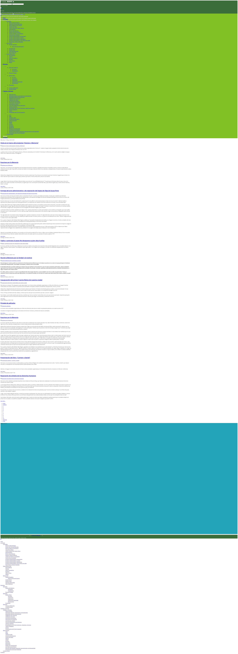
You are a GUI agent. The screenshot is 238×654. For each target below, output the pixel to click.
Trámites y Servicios (8, 91)
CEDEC (10, 123)
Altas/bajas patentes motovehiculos (17, 97)
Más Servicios (6, 630)
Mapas (10, 62)
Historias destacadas (13, 51)
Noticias (5, 136)
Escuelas (11, 124)
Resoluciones (15, 83)
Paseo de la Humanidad (14, 35)
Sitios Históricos (12, 52)
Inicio (4, 18)
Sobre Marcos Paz (11, 54)
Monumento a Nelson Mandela (16, 42)
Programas (11, 85)
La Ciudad (5, 19)
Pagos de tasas (12, 94)
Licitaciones (14, 79)
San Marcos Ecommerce (14, 130)
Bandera (11, 59)
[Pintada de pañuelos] (5, 306)
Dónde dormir (12, 48)
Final (4, 421)
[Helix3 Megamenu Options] (0, 15)
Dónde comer (12, 50)
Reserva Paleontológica (14, 22)
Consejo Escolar (12, 89)
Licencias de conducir (14, 104)
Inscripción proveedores (14, 101)
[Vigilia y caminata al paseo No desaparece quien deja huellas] (14, 243)
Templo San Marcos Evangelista (16, 33)
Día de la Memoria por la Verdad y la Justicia (16, 258)
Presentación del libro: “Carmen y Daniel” (15, 358)
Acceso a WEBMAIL (36, 535)
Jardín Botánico (12, 29)
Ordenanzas (15, 80)
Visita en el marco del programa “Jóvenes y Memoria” (19, 143)
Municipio (5, 64)
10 (3, 418)
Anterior (5, 404)
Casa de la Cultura (13, 26)
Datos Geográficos (13, 58)
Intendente (14, 69)
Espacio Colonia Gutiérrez (14, 32)
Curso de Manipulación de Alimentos (17, 105)
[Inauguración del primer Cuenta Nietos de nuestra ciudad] (13, 283)
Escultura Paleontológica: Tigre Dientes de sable (19, 40)
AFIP (10, 115)
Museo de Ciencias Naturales (15, 24)
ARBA (10, 116)
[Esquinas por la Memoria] (6, 165)
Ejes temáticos (12, 55)
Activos (10, 111)
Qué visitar (9, 21)
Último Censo (12, 61)
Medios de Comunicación (14, 128)
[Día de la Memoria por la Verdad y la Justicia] (10, 260)
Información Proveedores (14, 102)
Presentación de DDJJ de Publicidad (17, 133)
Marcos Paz (9, 43)
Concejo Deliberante (13, 88)
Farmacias (11, 126)
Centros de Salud (13, 120)
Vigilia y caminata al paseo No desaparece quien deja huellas (22, 241)
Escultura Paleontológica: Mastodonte (17, 36)
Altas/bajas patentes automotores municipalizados (20, 96)
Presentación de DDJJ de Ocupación (17, 112)
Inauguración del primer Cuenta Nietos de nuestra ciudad (21, 280)
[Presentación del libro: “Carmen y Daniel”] (9, 360)
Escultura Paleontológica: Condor (16, 37)
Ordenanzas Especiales (17, 81)
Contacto (5, 137)
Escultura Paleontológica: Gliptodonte (17, 39)
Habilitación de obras (13, 100)
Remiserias (11, 127)
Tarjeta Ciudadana (13, 109)
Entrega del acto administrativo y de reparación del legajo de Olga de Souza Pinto (29, 191)
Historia (10, 56)
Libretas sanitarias (13, 107)
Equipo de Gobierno (13, 67)
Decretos (14, 77)
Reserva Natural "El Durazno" (15, 25)
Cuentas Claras (10, 134)
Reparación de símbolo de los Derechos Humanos (18, 376)
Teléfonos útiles (12, 117)
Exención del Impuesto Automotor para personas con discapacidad (24, 131)
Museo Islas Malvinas (14, 31)
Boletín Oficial (12, 75)
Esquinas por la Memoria (9, 162)
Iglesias (10, 122)
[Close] (0, 539)
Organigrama (15, 71)
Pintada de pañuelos (7, 303)
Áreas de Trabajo (13, 73)
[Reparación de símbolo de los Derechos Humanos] (12, 378)
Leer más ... (2, 158)
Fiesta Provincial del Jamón (18, 46)
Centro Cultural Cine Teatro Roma (16, 28)
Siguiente (5, 419)
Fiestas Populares (13, 44)
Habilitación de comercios (14, 98)
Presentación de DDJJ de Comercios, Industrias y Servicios (22, 108)
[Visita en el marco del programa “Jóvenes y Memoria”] (12, 146)
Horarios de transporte (14, 119)
